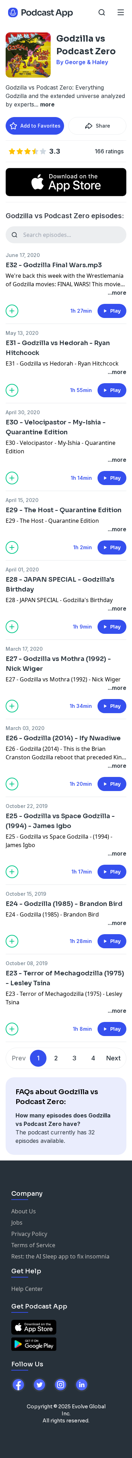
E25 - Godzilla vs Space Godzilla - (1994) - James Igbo (60, 821)
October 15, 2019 (26, 894)
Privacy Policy (29, 1234)
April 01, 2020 (22, 569)
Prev (19, 1058)
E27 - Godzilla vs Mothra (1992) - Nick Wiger (58, 664)
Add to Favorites (40, 126)
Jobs (17, 1222)
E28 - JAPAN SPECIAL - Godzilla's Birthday (60, 584)
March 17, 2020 (24, 649)
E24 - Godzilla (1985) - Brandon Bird (64, 904)
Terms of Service (33, 1245)
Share (103, 126)
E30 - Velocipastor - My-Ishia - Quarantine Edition (56, 427)
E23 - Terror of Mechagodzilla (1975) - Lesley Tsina (65, 978)
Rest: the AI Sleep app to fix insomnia (60, 1256)
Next (113, 1058)
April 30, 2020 (23, 412)
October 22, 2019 (27, 806)
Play (115, 311)
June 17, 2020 (23, 255)
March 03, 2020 (25, 728)
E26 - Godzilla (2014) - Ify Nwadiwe (63, 738)
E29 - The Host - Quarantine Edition (63, 510)
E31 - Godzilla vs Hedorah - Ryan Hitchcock (58, 348)
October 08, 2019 (27, 963)
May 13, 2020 (22, 333)
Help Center (27, 1289)
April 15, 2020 (22, 500)
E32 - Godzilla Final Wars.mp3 (54, 265)
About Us (23, 1211)
